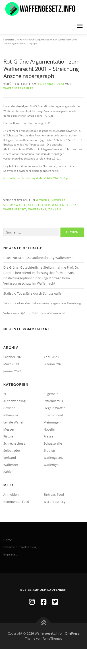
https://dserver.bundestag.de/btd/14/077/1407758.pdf (36, 178)
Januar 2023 (12, 371)
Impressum (11, 554)
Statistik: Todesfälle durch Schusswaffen (33, 293)
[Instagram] (32, 601)
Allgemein (51, 394)
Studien (49, 450)
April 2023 (51, 357)
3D (5, 394)
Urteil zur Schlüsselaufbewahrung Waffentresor (39, 258)
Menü (79, 26)
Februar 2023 (53, 364)
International (53, 415)
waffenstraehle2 (18, 88)
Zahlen (54, 209)
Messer (8, 429)
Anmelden (11, 494)
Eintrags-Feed (54, 494)
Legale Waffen (13, 422)
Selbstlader (39, 205)
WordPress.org (54, 501)
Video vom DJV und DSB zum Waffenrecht (34, 313)
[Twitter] (55, 601)
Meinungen (52, 422)
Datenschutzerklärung (20, 547)
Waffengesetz (64, 205)
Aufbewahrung (14, 401)
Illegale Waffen (55, 408)
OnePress (72, 633)
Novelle (59, 200)
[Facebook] (43, 601)
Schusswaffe (14, 205)
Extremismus (53, 401)
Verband (9, 457)
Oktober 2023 (13, 357)
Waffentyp (37, 209)
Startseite (8, 39)
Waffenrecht (14, 209)
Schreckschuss (14, 443)
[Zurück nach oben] (44, 623)
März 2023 (11, 364)
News (20, 39)
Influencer (11, 415)
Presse (48, 436)
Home (7, 540)
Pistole (8, 436)
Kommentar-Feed (16, 501)
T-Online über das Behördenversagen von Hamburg (42, 303)
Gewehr (43, 200)
